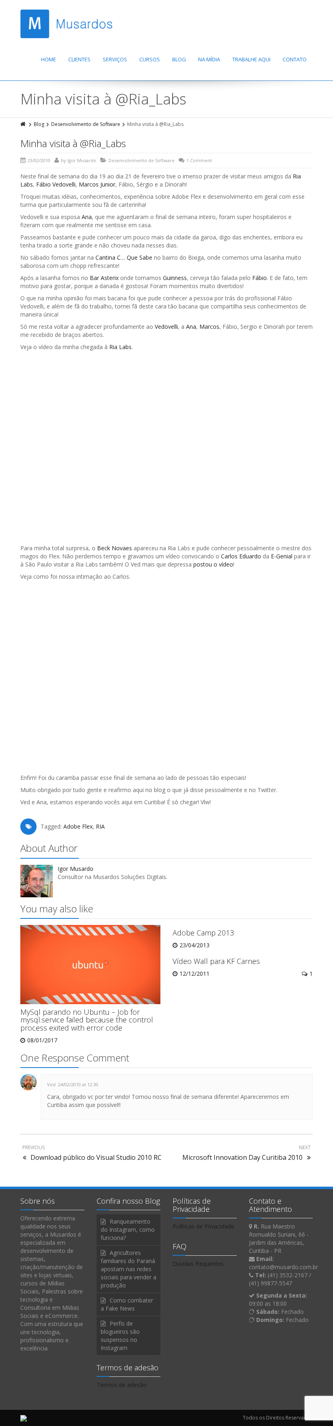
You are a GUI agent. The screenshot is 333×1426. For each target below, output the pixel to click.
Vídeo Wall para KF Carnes (216, 961)
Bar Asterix (104, 278)
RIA (100, 826)
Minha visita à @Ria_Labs (73, 143)
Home (48, 59)
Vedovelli (166, 326)
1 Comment (199, 160)
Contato (295, 59)
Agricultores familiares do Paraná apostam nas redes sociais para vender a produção (128, 1269)
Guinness (175, 278)
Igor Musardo (81, 160)
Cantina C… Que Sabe (123, 257)
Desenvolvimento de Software (85, 124)
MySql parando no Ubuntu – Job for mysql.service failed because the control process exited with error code (86, 1020)
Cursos (149, 59)
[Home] (23, 124)
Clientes (79, 59)
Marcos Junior (97, 184)
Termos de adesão (122, 1385)
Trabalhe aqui (251, 59)
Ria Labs (120, 347)
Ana (87, 217)
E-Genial (281, 556)
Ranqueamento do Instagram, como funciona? (128, 1230)
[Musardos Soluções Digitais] (66, 23)
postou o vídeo (213, 564)
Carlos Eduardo (241, 556)
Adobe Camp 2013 (203, 933)
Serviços (115, 59)
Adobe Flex (78, 826)
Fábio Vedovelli (56, 184)
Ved (51, 1084)
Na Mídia (209, 59)
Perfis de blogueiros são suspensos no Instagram (120, 1336)
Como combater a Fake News (127, 1304)
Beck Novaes (114, 548)
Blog (179, 59)
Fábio (259, 278)
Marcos (209, 326)
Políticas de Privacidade (203, 1226)
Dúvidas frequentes (198, 1264)
